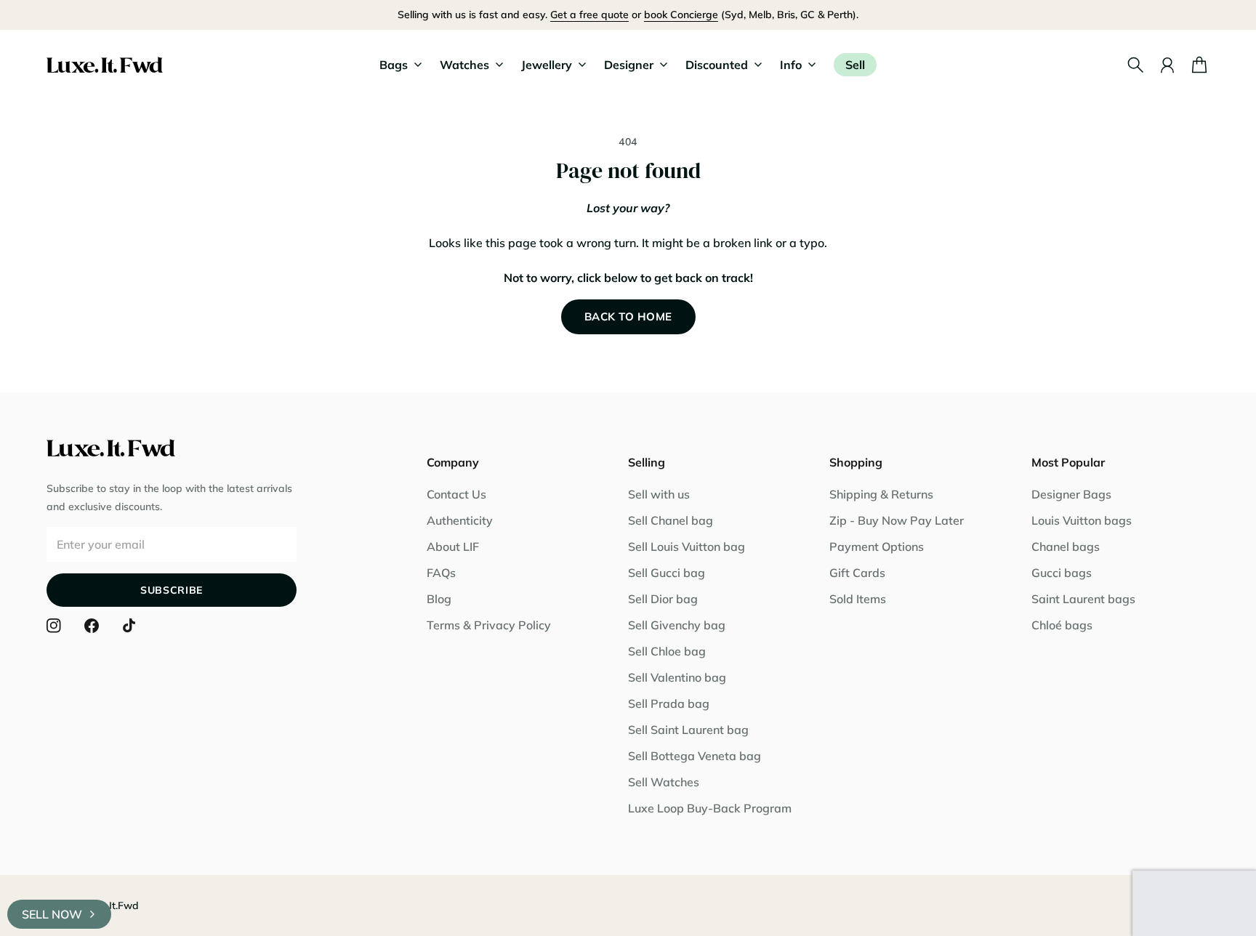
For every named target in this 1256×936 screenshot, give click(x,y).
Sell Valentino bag (677, 677)
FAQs (441, 572)
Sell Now (52, 914)
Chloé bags (1061, 625)
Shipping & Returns (881, 494)
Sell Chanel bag (670, 520)
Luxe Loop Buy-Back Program (710, 808)
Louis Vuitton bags (1081, 520)
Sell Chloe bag (667, 651)
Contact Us (456, 494)
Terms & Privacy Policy (489, 625)
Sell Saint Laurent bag (688, 729)
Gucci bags (1061, 572)
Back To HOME (628, 316)
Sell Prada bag (668, 703)
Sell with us (659, 494)
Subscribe (171, 590)
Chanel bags (1065, 546)
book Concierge (681, 14)
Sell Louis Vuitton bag (686, 546)
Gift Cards (857, 572)
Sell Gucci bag (666, 572)
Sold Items (857, 599)
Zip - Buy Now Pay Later (896, 520)
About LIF (453, 546)
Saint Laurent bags (1083, 599)
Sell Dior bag (663, 599)
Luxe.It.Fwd (111, 905)
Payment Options (876, 546)
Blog (439, 599)
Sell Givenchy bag (676, 625)
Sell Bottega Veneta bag (694, 756)
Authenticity (460, 520)
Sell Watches (663, 782)
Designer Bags (1071, 494)
